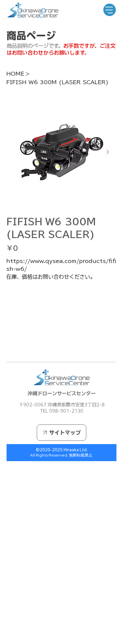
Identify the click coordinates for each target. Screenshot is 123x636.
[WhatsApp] (8, 346)
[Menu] (109, 9)
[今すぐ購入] (61, 325)
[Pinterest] (17, 346)
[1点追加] (39, 293)
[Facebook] (12, 346)
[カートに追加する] (61, 313)
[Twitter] (21, 346)
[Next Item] (108, 152)
